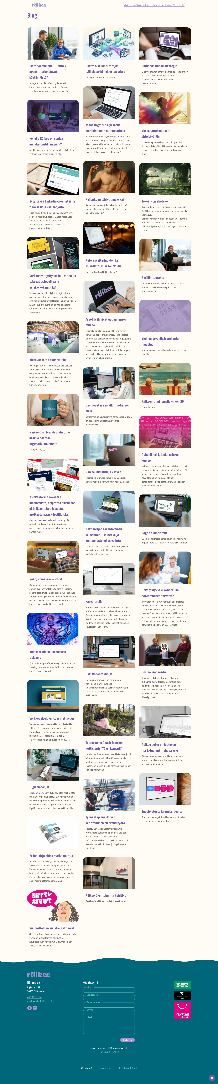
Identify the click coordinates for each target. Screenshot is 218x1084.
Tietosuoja (104, 1052)
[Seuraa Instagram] (35, 1008)
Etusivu (127, 5)
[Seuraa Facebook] (29, 1008)
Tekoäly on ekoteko (155, 201)
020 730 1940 (34, 997)
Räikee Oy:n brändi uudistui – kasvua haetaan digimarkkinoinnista (49, 438)
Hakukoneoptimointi (99, 674)
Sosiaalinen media (154, 672)
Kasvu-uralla (93, 601)
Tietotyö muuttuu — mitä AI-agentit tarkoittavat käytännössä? (49, 71)
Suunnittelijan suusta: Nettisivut (51, 928)
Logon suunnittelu (154, 533)
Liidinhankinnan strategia (159, 65)
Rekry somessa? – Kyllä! (45, 579)
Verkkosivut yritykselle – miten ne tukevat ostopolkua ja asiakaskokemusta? (52, 281)
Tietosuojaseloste (106, 1068)
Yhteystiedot (179, 5)
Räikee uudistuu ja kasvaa (103, 472)
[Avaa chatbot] (212, 1078)
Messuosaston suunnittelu (47, 359)
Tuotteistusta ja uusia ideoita (162, 811)
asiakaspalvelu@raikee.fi (39, 1001)
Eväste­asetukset (128, 1068)
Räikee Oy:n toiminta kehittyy (105, 895)
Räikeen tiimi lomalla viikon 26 (163, 401)
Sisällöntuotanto (153, 277)
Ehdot (115, 1052)
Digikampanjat (39, 787)
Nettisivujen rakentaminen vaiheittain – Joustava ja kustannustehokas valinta (103, 535)
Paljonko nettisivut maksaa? (104, 199)
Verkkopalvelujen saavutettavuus (51, 718)
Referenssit (158, 5)
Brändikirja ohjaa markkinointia (51, 855)
